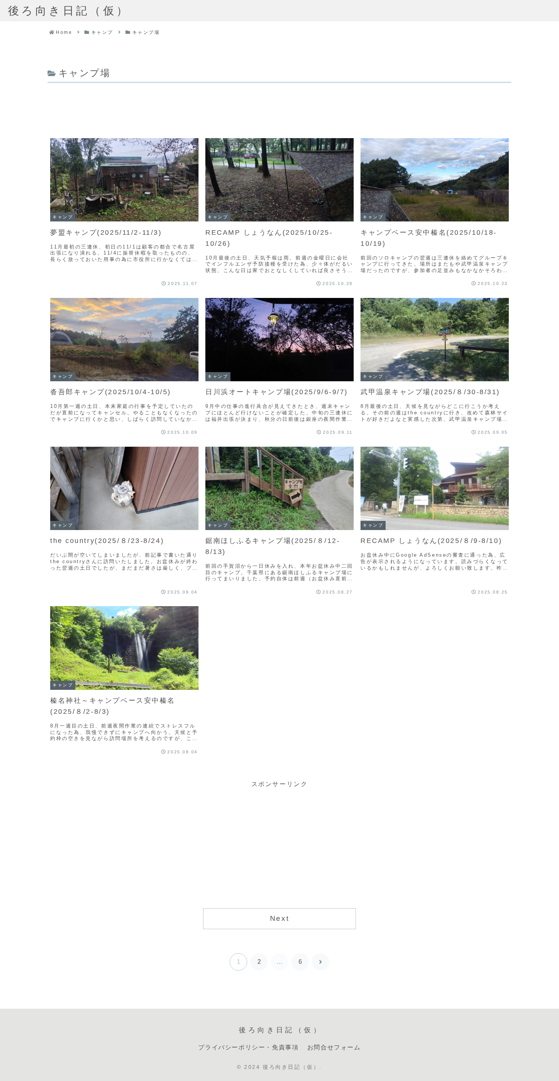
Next (279, 918)
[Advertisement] (279, 106)
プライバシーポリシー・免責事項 (248, 1047)
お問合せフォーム (334, 1047)
